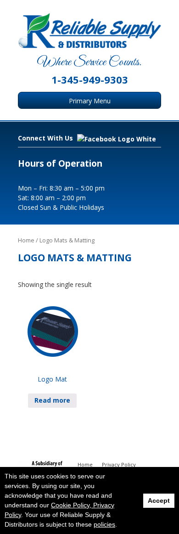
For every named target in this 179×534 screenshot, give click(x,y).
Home (26, 240)
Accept (159, 500)
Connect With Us (46, 138)
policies (104, 524)
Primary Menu (90, 100)
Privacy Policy (119, 464)
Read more (52, 400)
